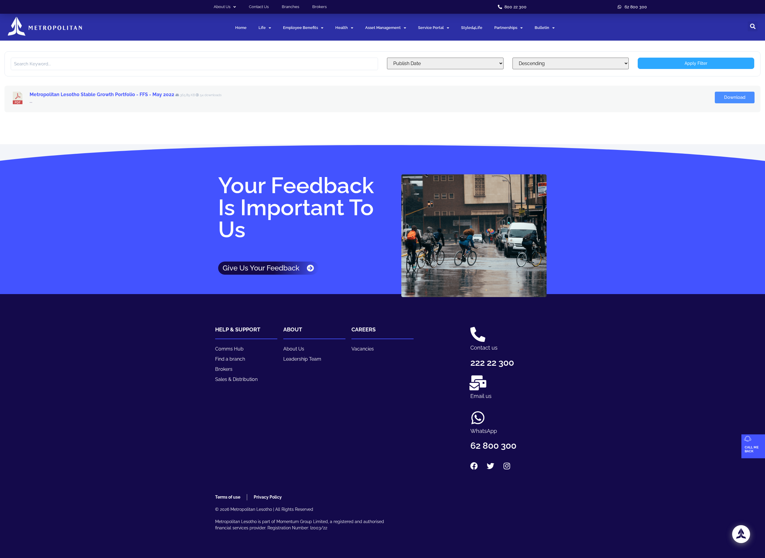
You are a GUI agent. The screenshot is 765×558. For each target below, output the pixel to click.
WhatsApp (483, 431)
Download (734, 97)
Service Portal (431, 27)
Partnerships (505, 27)
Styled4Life (471, 27)
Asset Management (383, 27)
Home (241, 27)
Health (341, 27)
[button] (753, 26)
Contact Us (259, 6)
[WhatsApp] (477, 417)
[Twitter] (490, 465)
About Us (222, 6)
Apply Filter (696, 63)
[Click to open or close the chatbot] (741, 534)
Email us (481, 396)
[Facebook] (473, 465)
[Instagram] (506, 465)
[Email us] (477, 382)
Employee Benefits (300, 27)
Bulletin (542, 27)
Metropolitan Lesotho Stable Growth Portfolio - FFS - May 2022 (102, 94)
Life (262, 27)
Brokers (319, 6)
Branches (290, 6)
